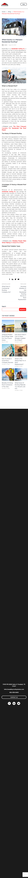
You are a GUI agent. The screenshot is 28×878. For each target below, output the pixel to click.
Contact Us (14, 697)
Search (22, 309)
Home (4, 11)
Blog (9, 11)
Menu (23, 4)
